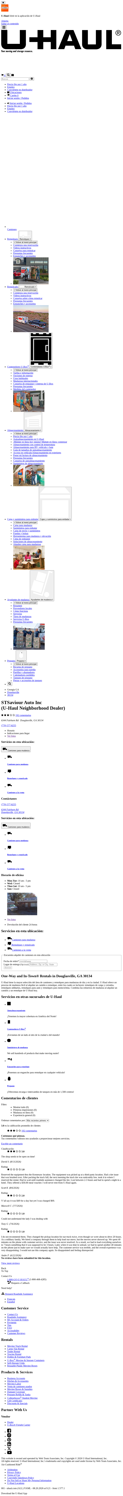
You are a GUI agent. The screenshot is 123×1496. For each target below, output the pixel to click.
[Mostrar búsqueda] (8, 75)
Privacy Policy (14, 1472)
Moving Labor (14, 1383)
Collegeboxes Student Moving (22, 1398)
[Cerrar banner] (3, 2)
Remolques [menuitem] (12, 239)
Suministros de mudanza (17, 1047)
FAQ (9, 1328)
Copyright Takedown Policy (20, 1477)
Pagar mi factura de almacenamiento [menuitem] (30, 455)
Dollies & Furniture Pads (19, 1357)
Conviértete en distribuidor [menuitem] (19, 89)
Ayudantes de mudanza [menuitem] (18, 599)
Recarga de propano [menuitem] (22, 667)
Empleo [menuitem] (11, 87)
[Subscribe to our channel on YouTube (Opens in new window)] (9, 1453)
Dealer (10, 1422)
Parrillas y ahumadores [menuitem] (24, 672)
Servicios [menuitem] (17, 613)
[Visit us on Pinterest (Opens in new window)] (9, 1441)
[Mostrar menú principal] (4, 27)
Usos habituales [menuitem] (20, 378)
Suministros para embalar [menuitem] (25, 528)
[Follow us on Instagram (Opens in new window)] (9, 1436)
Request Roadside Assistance (19, 1294)
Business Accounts (16, 1378)
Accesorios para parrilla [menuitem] (24, 669)
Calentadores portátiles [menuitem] (24, 675)
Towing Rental (14, 1354)
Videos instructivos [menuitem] (22, 248)
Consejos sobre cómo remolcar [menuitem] (27, 298)
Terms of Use (13, 1475)
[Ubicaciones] (12, 75)
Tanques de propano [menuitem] (22, 677)
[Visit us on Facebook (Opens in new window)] (9, 1432)
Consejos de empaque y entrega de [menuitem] (33, 383)
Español (11, 1301)
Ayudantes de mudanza (41, 600)
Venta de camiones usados (19, 1386)
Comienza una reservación (25, 293)
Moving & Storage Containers (25, 1360)
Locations (15, 1483)
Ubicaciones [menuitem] (15, 92)
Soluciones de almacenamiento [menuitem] (27, 541)
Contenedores (40, 366)
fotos (11, 736)
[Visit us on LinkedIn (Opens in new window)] (9, 1445)
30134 (10, 695)
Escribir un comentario (12, 1143)
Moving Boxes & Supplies (19, 1389)
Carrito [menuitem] (13, 95)
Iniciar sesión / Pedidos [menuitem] (18, 98)
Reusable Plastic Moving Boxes (22, 1365)
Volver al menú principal (25, 242)
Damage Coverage (16, 1392)
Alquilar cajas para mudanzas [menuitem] (27, 544)
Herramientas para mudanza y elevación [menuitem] (32, 536)
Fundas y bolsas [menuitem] (20, 533)
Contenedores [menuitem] (18, 366)
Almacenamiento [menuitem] (15, 430)
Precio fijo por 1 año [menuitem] (17, 84)
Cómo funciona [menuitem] (20, 611)
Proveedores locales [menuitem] (22, 608)
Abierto (4, 21)
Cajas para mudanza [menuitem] (22, 525)
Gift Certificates (14, 1400)
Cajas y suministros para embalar (55, 519)
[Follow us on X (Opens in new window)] (9, 1449)
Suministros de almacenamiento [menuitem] (28, 463)
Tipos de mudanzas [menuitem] (22, 616)
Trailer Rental (13, 1351)
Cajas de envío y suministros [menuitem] (26, 530)
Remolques (25, 239)
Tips (9, 1325)
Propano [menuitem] (11, 660)
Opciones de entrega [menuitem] (23, 375)
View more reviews (10, 1263)
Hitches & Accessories (17, 1381)
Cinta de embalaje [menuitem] (21, 539)
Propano (21, 661)
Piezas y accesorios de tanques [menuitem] (27, 680)
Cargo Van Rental (15, 1348)
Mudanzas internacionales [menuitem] (25, 381)
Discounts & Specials (17, 1403)
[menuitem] (67, 293)
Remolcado (13, 286)
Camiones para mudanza (18, 750)
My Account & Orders (17, 1320)
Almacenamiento (32, 430)
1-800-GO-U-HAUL (18, 1279)
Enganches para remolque (18, 1067)
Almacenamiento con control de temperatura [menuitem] (34, 444)
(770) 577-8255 (8, 725)
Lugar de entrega (16, 964)
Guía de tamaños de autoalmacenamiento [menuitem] (32, 450)
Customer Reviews (16, 1333)
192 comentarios (23, 715)
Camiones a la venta (15, 792)
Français (11, 1299)
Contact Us (12, 1314)
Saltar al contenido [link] (10, 23)
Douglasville (13, 692)
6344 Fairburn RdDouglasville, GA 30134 (12, 811)
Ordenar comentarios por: (13, 1120)
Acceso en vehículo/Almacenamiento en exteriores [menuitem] (37, 452)
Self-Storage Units (16, 1363)
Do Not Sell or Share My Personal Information (29, 1480)
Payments (11, 1322)
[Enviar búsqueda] (32, 79)
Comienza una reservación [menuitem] (25, 245)
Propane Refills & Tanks (18, 1394)
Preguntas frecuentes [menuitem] (23, 253)
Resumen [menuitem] (17, 605)
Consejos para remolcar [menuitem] (24, 250)
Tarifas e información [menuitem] (23, 373)
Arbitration (12, 1469)
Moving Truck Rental (17, 1346)
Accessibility (13, 1330)
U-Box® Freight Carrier (18, 1425)
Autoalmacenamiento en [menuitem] (28, 439)
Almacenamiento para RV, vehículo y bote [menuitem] (33, 447)
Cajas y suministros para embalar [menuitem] (23, 519)
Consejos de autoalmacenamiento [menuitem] (29, 460)
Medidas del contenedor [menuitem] (24, 389)
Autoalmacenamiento (16, 1010)
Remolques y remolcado (17, 778)
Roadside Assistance (17, 1317)
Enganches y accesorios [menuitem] (24, 256)
